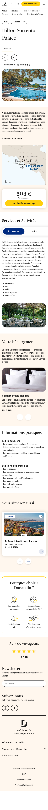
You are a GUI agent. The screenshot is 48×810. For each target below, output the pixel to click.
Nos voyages (15, 11)
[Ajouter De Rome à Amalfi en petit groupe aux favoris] (40, 516)
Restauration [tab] (13, 231)
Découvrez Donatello (13, 742)
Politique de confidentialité (24, 768)
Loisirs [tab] (34, 231)
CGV (24, 774)
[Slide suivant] (28, 417)
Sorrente (5, 14)
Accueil (5, 11)
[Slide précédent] (20, 417)
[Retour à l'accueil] (4, 4)
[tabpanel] (24, 284)
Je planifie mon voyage (24, 203)
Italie (25, 11)
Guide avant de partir (12, 138)
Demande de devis (31, 4)
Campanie (34, 11)
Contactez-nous (10, 755)
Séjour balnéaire (17, 14)
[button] (43, 85)
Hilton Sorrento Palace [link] (35, 14)
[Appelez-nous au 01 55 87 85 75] (18, 4)
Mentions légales (24, 779)
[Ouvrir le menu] (43, 4)
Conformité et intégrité (24, 785)
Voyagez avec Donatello (14, 749)
